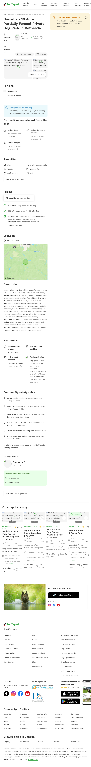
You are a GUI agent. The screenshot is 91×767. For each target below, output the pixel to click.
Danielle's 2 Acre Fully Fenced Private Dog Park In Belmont (10, 535)
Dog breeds (78, 4)
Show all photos (37, 74)
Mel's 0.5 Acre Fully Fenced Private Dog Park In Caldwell (54, 533)
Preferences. (33, 759)
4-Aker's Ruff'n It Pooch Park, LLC (76, 533)
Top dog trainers (66, 4)
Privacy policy (9, 653)
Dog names (44, 4)
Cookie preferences (12, 658)
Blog (36, 4)
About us (7, 640)
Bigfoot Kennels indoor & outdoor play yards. (32, 533)
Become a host (38, 653)
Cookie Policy (59, 757)
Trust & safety (10, 644)
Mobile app (37, 666)
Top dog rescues (53, 4)
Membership (37, 649)
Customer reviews (40, 658)
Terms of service (11, 649)
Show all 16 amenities (15, 179)
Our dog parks (26, 4)
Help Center (9, 662)
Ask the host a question (16, 494)
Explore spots (38, 644)
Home (34, 640)
